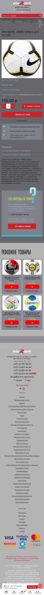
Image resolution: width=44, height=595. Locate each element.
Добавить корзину (33, 106)
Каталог (14, 593)
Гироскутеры (22, 412)
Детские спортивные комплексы (22, 425)
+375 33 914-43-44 (22, 374)
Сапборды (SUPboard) (22, 477)
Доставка (22, 522)
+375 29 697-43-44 (22, 370)
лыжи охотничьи (22, 443)
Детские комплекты (22, 421)
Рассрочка (22, 516)
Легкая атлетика (22, 440)
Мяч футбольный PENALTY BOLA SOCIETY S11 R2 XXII (32, 314)
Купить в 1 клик (22, 114)
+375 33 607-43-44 (20, 214)
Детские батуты (22, 418)
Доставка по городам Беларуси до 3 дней (25, 127)
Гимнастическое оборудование (22, 409)
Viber (28, 380)
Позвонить (37, 593)
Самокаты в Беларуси (22, 474)
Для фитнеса (22, 431)
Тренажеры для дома (22, 490)
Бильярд (22, 403)
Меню (6, 593)
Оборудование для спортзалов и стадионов (22, 465)
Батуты (22, 397)
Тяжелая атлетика (22, 493)
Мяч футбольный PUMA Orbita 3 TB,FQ (11, 314)
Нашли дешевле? (22, 120)
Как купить (22, 512)
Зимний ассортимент (22, 434)
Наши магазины (22, 525)
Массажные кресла (22, 452)
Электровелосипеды (22, 499)
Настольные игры (22, 462)
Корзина (22, 592)
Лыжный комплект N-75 (22, 449)
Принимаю (32, 587)
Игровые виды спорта (22, 437)
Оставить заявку (23, 226)
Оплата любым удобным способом (22, 131)
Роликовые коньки (22, 468)
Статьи (22, 531)
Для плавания (22, 428)
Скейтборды (22, 480)
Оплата (22, 519)
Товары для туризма (22, 487)
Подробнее (13, 588)
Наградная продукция (22, 459)
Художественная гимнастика (22, 496)
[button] (39, 586)
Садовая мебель (22, 471)
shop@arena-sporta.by (22, 377)
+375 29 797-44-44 (23, 10)
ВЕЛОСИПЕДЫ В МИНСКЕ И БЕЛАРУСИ (22, 406)
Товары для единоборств (22, 483)
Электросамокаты (22, 502)
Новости (22, 528)
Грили (22, 415)
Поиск (30, 593)
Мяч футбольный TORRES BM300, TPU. (32, 278)
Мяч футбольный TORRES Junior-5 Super (11, 278)
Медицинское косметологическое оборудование (22, 456)
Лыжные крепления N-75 (22, 446)
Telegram (19, 380)
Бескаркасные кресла (22, 400)
